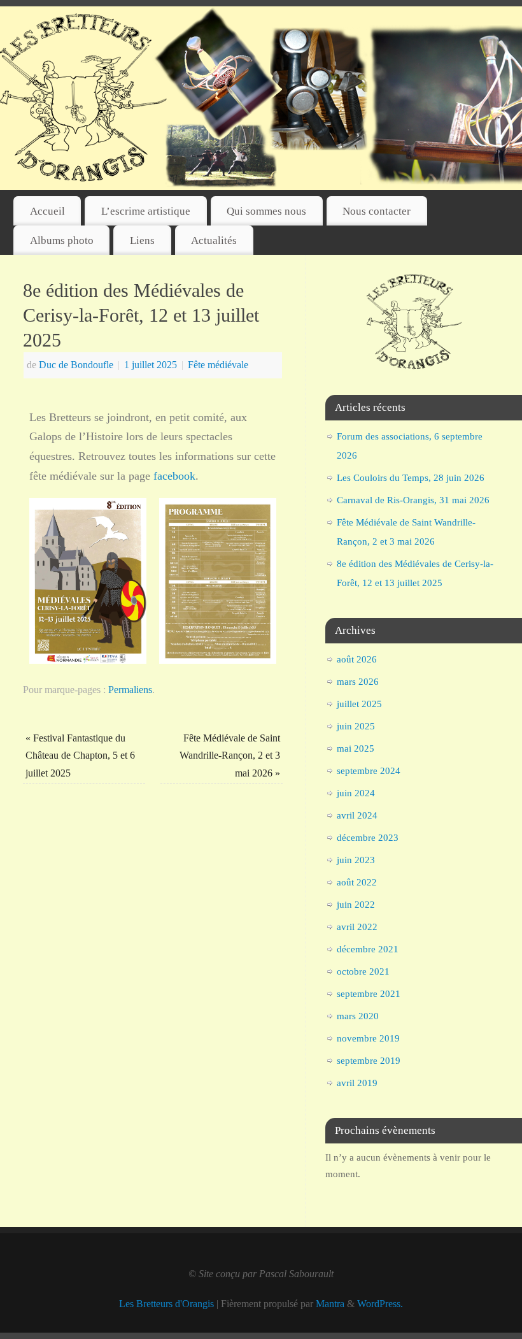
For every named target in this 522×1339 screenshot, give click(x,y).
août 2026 (357, 659)
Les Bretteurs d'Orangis (166, 1304)
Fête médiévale (218, 365)
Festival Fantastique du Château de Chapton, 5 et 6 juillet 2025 (80, 756)
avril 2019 (357, 1083)
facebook (174, 475)
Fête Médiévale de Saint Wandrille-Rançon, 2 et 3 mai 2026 (230, 756)
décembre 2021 (368, 949)
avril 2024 (357, 815)
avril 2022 (357, 927)
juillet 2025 (359, 704)
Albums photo (62, 240)
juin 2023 (356, 860)
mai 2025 (355, 748)
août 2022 (357, 882)
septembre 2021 (368, 994)
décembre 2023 (368, 838)
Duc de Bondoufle (76, 365)
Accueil (47, 211)
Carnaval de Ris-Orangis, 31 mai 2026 (413, 500)
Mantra (330, 1304)
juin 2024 (356, 793)
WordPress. (380, 1304)
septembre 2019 (368, 1061)
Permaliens (130, 690)
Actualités (214, 240)
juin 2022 (356, 904)
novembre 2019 (368, 1038)
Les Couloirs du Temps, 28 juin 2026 (410, 478)
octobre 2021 (363, 971)
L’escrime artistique (145, 211)
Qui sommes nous (266, 211)
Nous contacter (376, 211)
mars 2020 (358, 1016)
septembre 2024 (368, 771)
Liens (142, 240)
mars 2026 (358, 682)
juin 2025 (356, 726)
